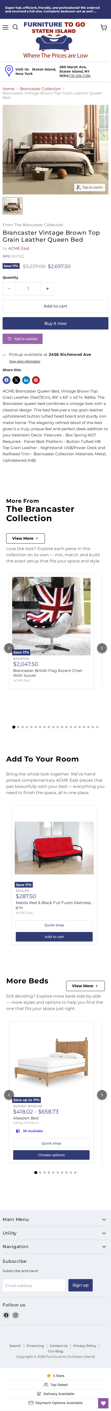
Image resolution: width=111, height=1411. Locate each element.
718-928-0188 (79, 76)
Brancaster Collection (40, 89)
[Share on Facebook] (6, 380)
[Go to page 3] (22, 727)
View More (22, 538)
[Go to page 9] (49, 727)
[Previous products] (9, 648)
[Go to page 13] (66, 727)
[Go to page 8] (44, 727)
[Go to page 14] (71, 727)
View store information (24, 361)
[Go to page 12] (62, 727)
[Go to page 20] (97, 727)
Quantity (10, 277)
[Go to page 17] (84, 727)
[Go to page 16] (79, 727)
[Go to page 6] (36, 727)
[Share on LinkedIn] (26, 380)
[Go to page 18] (88, 727)
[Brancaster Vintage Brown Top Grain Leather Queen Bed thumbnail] (12, 206)
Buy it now (55, 323)
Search (15, 1346)
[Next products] (102, 648)
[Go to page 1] (13, 726)
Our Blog (55, 1351)
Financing (35, 1346)
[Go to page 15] (75, 727)
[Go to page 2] (18, 727)
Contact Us (59, 1346)
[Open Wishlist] (103, 1403)
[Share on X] (16, 380)
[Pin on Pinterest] (36, 380)
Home (8, 89)
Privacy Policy (84, 1346)
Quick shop (54, 925)
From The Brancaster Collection (33, 225)
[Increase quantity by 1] (47, 288)
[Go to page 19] (93, 727)
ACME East (18, 248)
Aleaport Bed (25, 1118)
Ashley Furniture (26, 1123)
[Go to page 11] (58, 727)
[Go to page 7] (40, 727)
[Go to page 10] (53, 727)
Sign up (81, 1285)
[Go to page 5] (31, 727)
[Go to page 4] (27, 727)
